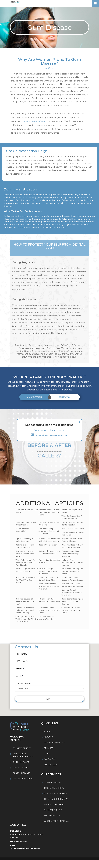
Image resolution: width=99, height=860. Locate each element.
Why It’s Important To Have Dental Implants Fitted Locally (25, 562)
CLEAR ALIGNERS (21, 768)
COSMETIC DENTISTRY (54, 788)
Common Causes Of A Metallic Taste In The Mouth (24, 601)
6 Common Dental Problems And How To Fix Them (50, 610)
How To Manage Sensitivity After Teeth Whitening (48, 571)
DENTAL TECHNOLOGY (54, 743)
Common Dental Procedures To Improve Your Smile (71, 592)
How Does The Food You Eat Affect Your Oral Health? (26, 580)
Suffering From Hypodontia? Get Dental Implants (72, 562)
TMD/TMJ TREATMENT (54, 804)
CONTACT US (49, 759)
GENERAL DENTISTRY (54, 782)
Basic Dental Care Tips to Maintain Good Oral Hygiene (72, 601)
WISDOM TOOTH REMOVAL (56, 821)
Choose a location (23, 683)
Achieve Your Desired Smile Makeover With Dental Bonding (24, 610)
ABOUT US (48, 737)
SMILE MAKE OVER (52, 816)
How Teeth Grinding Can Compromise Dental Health (72, 571)
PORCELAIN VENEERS (23, 779)
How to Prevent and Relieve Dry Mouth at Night (24, 553)
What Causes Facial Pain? (72, 529)
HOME (47, 732)
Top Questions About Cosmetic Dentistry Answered (70, 553)
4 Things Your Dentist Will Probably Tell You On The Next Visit (26, 619)
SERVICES (48, 748)
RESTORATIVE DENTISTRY (55, 793)
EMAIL (18, 676)
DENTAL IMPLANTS (21, 773)
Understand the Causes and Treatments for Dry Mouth (49, 512)
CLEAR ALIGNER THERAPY (56, 799)
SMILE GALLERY (51, 765)
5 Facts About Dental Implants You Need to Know (70, 610)
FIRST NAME (21, 654)
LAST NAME (21, 661)
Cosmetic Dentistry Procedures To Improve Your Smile (49, 586)
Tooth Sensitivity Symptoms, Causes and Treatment (49, 531)
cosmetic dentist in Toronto (35, 121)
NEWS (47, 754)
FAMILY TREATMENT (53, 810)
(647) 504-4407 (20, 841)
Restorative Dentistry (48, 545)
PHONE (19, 668)
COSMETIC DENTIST (21, 748)
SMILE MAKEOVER (21, 762)
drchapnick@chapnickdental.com (25, 848)
